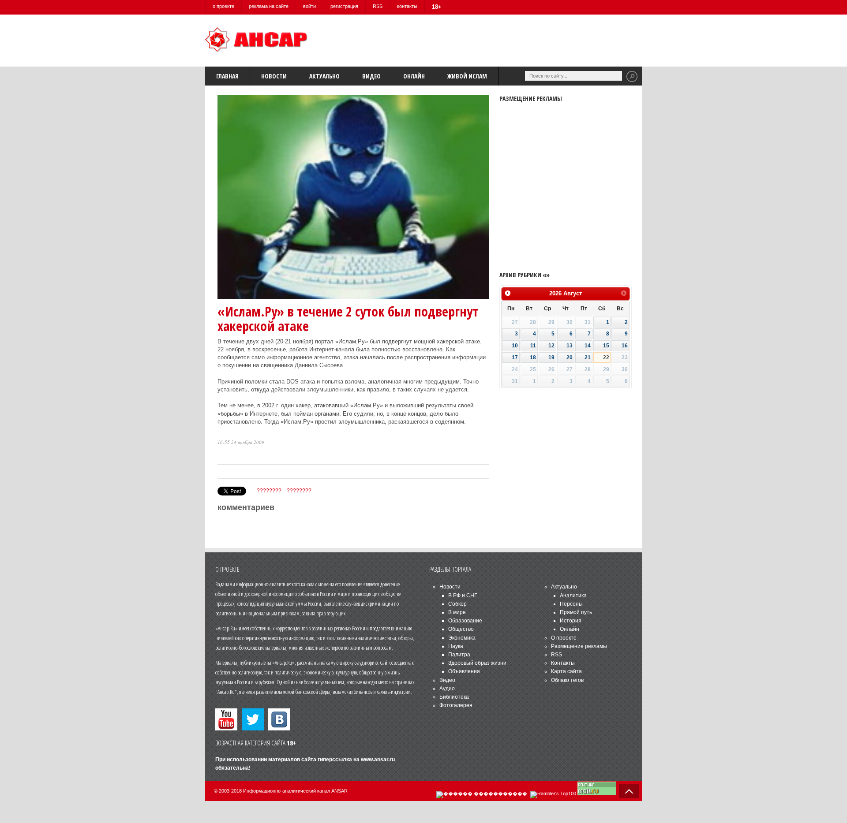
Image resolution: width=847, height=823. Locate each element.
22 (606, 357)
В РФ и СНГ (462, 595)
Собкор (457, 604)
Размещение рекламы (579, 646)
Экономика (462, 638)
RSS (377, 6)
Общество (461, 629)
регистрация (344, 6)
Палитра (459, 655)
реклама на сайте (269, 6)
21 (588, 357)
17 (515, 357)
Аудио (447, 688)
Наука (455, 646)
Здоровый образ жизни (477, 663)
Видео (371, 76)
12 (551, 346)
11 (533, 346)
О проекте (564, 638)
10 (515, 346)
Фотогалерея (455, 705)
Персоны (571, 604)
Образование (465, 621)
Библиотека (454, 697)
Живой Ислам (467, 76)
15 (606, 346)
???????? (269, 491)
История (570, 621)
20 (569, 357)
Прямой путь (576, 612)
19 (551, 357)
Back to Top (629, 791)
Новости (274, 76)
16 (625, 346)
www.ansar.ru (378, 759)
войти (309, 6)
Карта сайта (566, 671)
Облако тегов (567, 680)
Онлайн (414, 76)
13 (569, 346)
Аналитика (573, 595)
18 (533, 357)
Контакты (563, 663)
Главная (227, 76)
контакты (407, 6)
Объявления (464, 671)
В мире (457, 612)
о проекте (223, 6)
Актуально (324, 76)
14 (588, 346)
